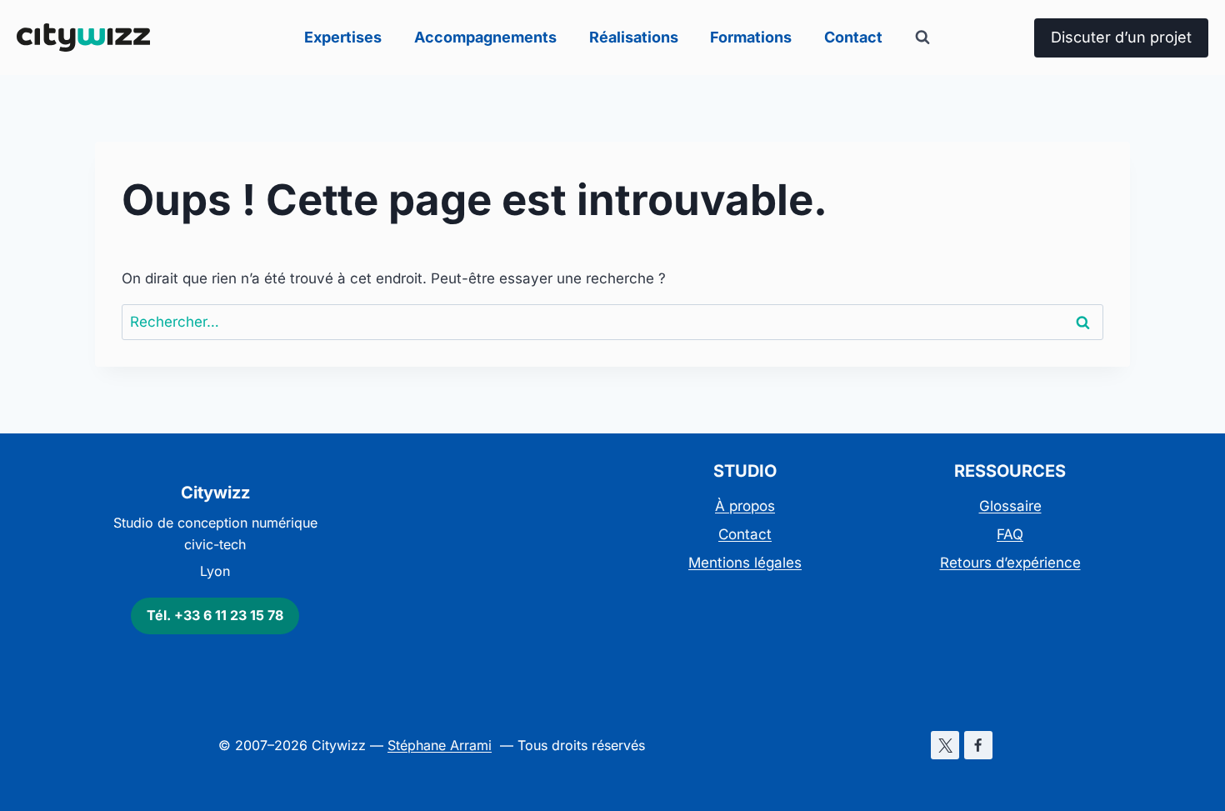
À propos (745, 506)
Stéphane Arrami (440, 745)
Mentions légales (745, 562)
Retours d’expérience (1010, 562)
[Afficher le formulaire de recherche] (923, 38)
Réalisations (633, 37)
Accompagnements (485, 37)
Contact (853, 37)
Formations (751, 37)
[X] (945, 745)
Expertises (343, 37)
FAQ (1010, 534)
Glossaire (1010, 506)
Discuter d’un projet (1121, 37)
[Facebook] (978, 745)
